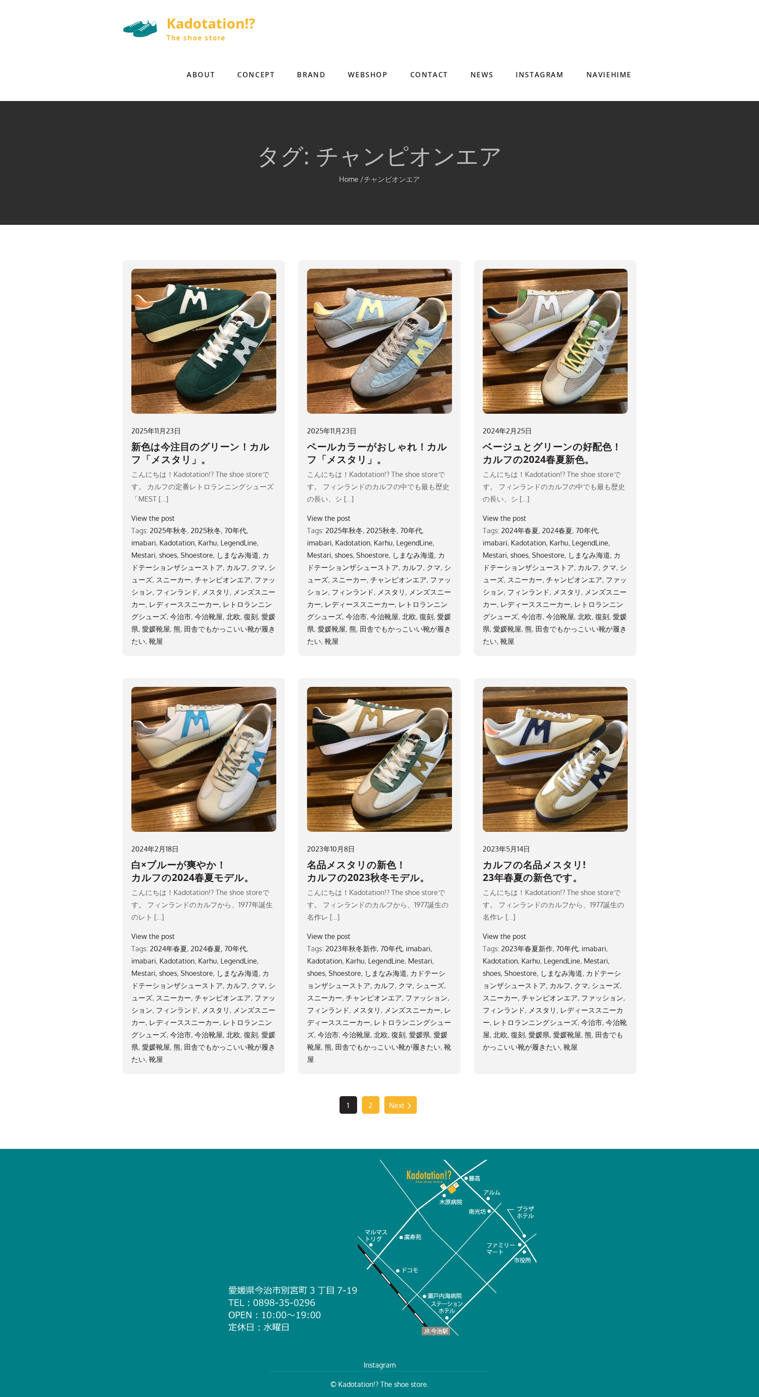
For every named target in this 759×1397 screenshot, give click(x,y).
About (201, 74)
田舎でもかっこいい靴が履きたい (388, 1047)
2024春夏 (557, 530)
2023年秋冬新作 (351, 948)
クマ (258, 567)
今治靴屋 (209, 616)
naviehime (609, 74)
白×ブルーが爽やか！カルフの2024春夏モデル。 (192, 871)
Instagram (540, 74)
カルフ (236, 567)
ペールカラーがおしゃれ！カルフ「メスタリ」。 (377, 453)
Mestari (143, 555)
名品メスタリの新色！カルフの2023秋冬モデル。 (368, 871)
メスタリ (216, 592)
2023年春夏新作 (527, 948)
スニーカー (173, 579)
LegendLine (238, 542)
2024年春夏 (520, 530)
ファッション (426, 997)
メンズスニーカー (412, 1010)
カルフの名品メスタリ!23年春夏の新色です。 (534, 871)
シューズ (430, 985)
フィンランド (177, 592)
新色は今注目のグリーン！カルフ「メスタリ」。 (200, 453)
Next (397, 1105)
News (481, 74)
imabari (143, 542)
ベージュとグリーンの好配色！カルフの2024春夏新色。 (552, 453)
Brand (311, 74)
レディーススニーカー (184, 604)
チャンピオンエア (223, 579)
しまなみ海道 (238, 555)
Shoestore (197, 555)
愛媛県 (419, 1034)
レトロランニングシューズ (535, 1022)
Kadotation (177, 542)
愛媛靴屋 (156, 628)
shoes (168, 555)
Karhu (207, 542)
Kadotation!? (210, 23)
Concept (256, 74)
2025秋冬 (206, 530)
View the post (153, 518)
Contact (429, 74)
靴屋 (156, 641)
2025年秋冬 (168, 530)
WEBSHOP (367, 74)
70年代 (235, 530)
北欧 (233, 616)
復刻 (251, 616)
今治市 (180, 616)
